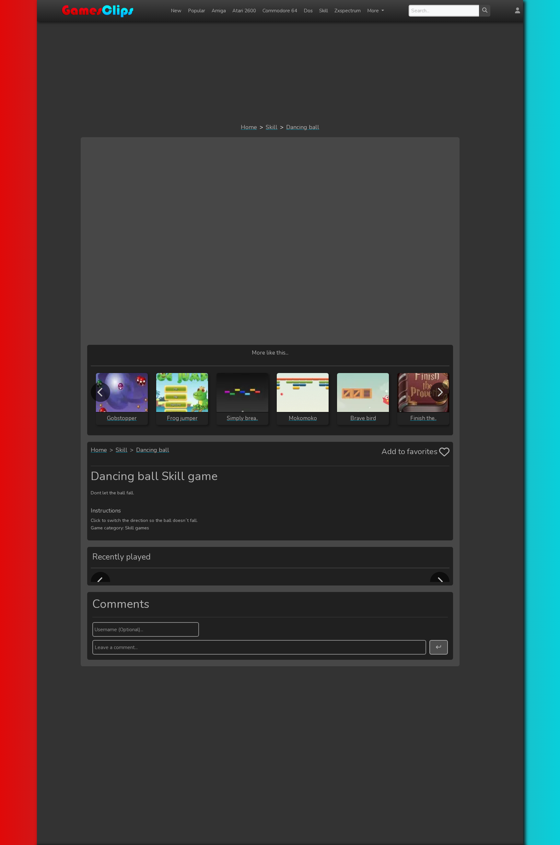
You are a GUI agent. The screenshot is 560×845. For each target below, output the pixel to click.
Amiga (219, 10)
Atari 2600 (244, 10)
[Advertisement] (280, 72)
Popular (196, 10)
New (176, 10)
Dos (308, 10)
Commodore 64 (279, 10)
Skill (323, 10)
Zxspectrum (347, 10)
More (373, 10)
